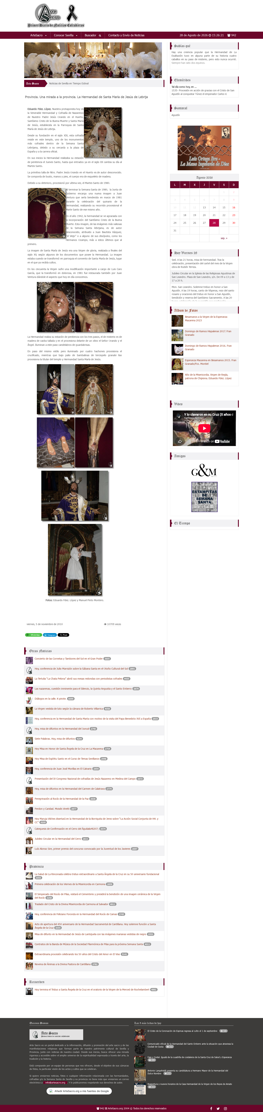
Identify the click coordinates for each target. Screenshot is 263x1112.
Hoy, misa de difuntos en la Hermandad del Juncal (62, 728)
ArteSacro (36, 35)
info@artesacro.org (55, 1082)
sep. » (224, 238)
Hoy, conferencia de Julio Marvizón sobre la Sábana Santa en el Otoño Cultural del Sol (81, 668)
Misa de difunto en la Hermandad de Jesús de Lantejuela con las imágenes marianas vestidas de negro (90, 934)
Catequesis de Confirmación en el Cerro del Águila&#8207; (67, 828)
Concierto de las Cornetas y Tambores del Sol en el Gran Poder (69, 658)
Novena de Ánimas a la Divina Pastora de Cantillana (63, 964)
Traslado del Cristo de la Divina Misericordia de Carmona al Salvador (71, 904)
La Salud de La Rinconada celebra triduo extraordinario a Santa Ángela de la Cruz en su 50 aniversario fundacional (97, 874)
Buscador (91, 35)
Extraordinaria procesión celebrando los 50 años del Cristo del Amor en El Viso (77, 954)
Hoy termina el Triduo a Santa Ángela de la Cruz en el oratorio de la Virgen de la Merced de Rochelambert (92, 989)
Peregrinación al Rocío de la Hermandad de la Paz (62, 798)
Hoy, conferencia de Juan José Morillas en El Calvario (63, 768)
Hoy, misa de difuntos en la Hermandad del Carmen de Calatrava (70, 788)
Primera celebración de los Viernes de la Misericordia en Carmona (70, 884)
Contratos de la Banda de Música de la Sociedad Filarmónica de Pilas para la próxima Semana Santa (89, 944)
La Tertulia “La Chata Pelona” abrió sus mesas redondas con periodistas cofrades (78, 678)
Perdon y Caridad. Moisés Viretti (52, 808)
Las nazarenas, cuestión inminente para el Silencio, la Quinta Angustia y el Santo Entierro (83, 688)
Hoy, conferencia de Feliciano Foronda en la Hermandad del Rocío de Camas (76, 914)
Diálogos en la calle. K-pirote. (51, 698)
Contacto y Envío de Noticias (126, 35)
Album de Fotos (186, 310)
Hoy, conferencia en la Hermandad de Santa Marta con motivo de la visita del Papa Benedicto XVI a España (93, 718)
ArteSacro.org (115, 1108)
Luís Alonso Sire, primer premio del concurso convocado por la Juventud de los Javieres (82, 848)
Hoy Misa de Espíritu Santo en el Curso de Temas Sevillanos (67, 758)
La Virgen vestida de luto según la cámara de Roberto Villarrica (69, 708)
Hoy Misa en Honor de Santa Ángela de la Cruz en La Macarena (69, 748)
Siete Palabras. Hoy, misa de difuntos (55, 738)
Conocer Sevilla (64, 35)
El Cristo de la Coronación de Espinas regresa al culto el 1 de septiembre (187, 1030)
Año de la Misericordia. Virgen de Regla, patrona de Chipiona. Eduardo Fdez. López (208, 376)
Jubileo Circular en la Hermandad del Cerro (58, 838)
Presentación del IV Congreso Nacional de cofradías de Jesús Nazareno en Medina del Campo (85, 778)
